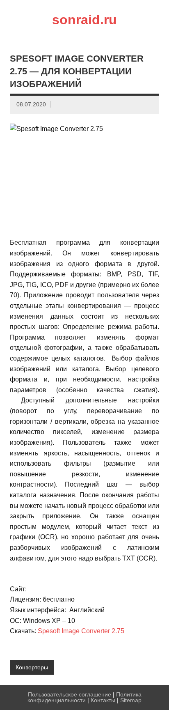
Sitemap (131, 700)
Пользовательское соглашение (69, 694)
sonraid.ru (84, 19)
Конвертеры (32, 667)
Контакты (103, 700)
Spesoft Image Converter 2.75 (81, 630)
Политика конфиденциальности (84, 697)
